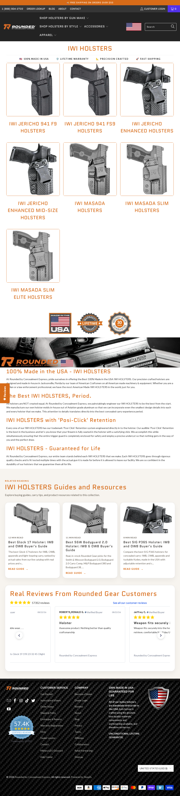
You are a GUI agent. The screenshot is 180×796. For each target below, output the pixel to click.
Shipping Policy (48, 713)
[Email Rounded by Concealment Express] (9, 701)
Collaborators (82, 744)
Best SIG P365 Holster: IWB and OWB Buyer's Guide (146, 544)
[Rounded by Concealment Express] (20, 26)
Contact (75, 9)
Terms (78, 731)
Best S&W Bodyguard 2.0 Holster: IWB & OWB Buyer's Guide (89, 546)
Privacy (78, 725)
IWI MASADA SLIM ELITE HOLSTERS (33, 266)
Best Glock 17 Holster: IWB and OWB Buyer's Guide (31, 544)
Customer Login (154, 9)
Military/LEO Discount (51, 750)
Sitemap (79, 757)
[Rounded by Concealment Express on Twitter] (33, 701)
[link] (90, 655)
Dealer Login (81, 700)
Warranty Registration (51, 725)
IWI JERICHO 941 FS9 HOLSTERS (90, 100)
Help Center (46, 757)
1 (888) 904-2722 (12, 9)
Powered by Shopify (81, 777)
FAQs (43, 731)
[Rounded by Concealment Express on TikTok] (27, 701)
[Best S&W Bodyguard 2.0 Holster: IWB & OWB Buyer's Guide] (90, 518)
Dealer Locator (48, 738)
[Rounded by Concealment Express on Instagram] (21, 701)
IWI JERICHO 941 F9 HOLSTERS (33, 100)
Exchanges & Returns (51, 719)
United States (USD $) (154, 768)
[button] (64, 18)
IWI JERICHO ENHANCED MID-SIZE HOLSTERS (33, 183)
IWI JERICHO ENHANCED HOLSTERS (147, 100)
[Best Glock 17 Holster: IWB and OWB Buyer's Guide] (32, 518)
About (62, 9)
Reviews (79, 706)
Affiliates (79, 738)
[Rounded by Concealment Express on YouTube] (9, 709)
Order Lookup (36, 9)
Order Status (47, 706)
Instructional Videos (50, 700)
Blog (52, 9)
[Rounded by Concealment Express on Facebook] (15, 701)
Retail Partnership (84, 750)
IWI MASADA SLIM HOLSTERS (147, 183)
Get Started (46, 694)
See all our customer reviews (130, 602)
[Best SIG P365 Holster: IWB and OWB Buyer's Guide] (147, 518)
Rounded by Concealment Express (32, 777)
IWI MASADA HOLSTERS (90, 183)
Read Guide (16, 569)
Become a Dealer (83, 694)
